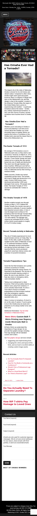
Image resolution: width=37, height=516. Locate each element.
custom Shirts (19, 380)
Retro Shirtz (10, 317)
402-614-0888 (20, 4)
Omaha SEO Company (27, 512)
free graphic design (13, 338)
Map (14, 4)
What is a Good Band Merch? (18, 371)
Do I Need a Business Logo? (17, 373)
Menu (5, 14)
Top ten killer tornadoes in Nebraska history (16, 312)
